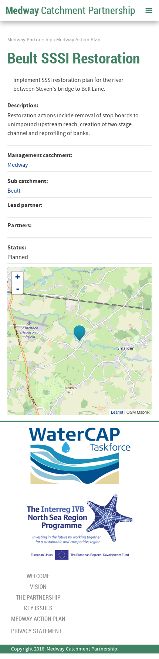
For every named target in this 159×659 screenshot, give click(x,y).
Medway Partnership (30, 40)
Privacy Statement (36, 631)
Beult (13, 190)
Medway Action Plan (78, 40)
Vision (38, 587)
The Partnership (38, 597)
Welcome (38, 576)
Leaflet (117, 412)
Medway (17, 165)
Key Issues (38, 608)
